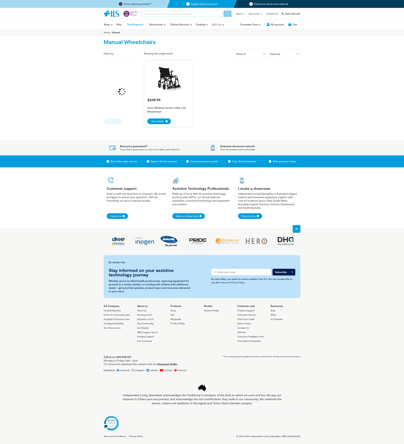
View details (157, 121)
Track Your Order (246, 319)
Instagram (140, 370)
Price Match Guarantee (249, 341)
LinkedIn (153, 370)
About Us (142, 310)
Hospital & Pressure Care (116, 319)
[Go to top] (296, 229)
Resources (254, 13)
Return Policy (244, 323)
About (239, 13)
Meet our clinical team (187, 216)
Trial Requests (135, 24)
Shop (107, 24)
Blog (273, 310)
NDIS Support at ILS (147, 332)
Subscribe (281, 272)
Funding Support (145, 336)
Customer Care (249, 24)
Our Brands (143, 327)
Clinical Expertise (112, 310)
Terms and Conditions (115, 436)
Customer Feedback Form (250, 336)
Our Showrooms (112, 327)
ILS (216, 24)
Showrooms (156, 24)
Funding (200, 24)
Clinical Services (179, 24)
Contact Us (272, 13)
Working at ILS (144, 314)
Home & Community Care (117, 314)
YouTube (168, 370)
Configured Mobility (114, 323)
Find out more (248, 216)
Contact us (116, 216)
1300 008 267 (292, 13)
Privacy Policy (237, 282)
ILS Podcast (277, 319)
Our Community (145, 323)
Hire (119, 24)
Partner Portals (211, 310)
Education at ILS (145, 319)
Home (107, 32)
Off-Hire (241, 332)
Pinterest (182, 370)
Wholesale (175, 319)
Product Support (245, 310)
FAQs (273, 314)
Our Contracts (144, 341)
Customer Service (246, 314)
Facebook (125, 370)
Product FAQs (177, 323)
